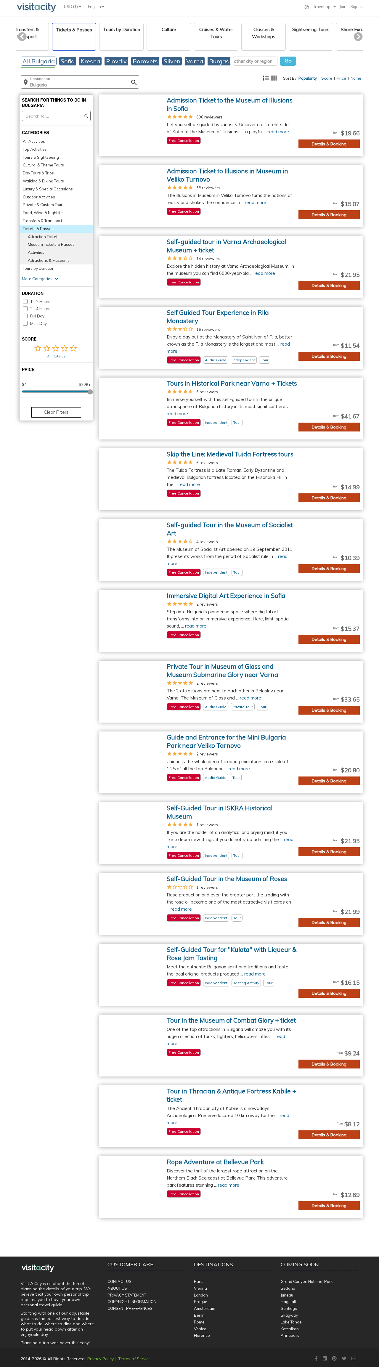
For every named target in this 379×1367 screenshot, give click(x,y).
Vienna (200, 1288)
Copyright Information (131, 1301)
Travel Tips (323, 6)
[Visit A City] (38, 1268)
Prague (200, 1301)
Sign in (356, 6)
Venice (200, 1328)
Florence (202, 1335)
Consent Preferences (129, 1308)
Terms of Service (134, 1358)
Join (343, 6)
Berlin (199, 1315)
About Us (117, 1288)
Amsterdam (204, 1308)
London (201, 1295)
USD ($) (71, 6)
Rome (199, 1322)
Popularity (307, 78)
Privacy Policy (100, 1358)
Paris (198, 1281)
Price (341, 78)
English (95, 6)
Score (326, 78)
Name (356, 78)
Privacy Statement (126, 1295)
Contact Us (119, 1281)
